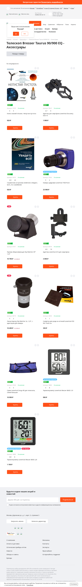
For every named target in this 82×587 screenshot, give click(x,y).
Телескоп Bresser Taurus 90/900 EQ (39, 39)
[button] (12, 14)
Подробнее (29, 585)
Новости (9, 551)
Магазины (46, 540)
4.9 (10, 180)
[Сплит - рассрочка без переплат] (10, 105)
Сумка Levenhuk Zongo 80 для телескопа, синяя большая (21, 391)
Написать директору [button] (38, 521)
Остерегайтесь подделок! (51, 554)
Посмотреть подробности (52, 2)
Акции (47, 29)
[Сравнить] (38, 68)
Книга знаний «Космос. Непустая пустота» (21, 113)
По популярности (12, 64)
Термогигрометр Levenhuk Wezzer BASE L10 (58, 390)
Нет (25, 34)
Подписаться (68, 500)
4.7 (46, 111)
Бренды (55, 29)
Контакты (45, 544)
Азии (72, 8)
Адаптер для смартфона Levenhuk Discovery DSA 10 (58, 114)
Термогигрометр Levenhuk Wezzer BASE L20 (22, 460)
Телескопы (23, 39)
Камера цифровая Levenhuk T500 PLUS (56, 183)
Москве (32, 8)
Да (16, 34)
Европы (66, 8)
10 (51, 249)
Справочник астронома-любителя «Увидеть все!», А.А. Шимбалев (22, 184)
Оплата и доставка (35, 29)
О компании (10, 540)
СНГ (61, 8)
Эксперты (45, 547)
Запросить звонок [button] (17, 521)
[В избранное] (35, 68)
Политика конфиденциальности (66, 581)
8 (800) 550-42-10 (40, 15)
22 (15, 180)
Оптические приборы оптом (16, 547)
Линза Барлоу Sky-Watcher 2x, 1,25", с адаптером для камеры (20, 322)
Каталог (15, 39)
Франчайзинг (47, 551)
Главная (8, 39)
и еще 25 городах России (51, 8)
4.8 (10, 457)
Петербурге (39, 8)
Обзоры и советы (12, 554)
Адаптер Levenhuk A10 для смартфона (56, 252)
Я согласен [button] (74, 584)
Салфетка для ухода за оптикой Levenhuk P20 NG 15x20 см (58, 322)
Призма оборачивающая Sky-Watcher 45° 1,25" (21, 253)
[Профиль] (44, 22)
